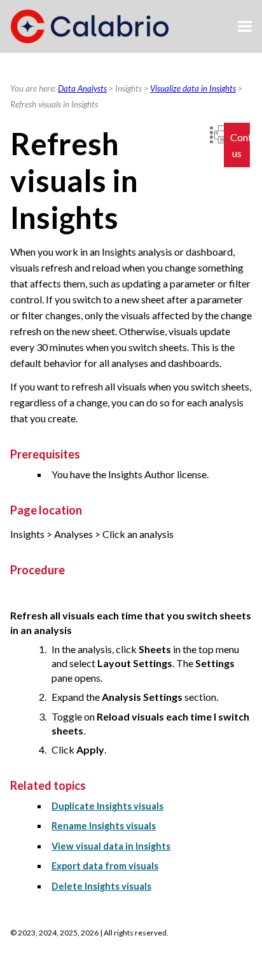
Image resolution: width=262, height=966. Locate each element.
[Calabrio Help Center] (89, 26)
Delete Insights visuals (101, 886)
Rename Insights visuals (104, 825)
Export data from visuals (105, 865)
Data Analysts (82, 88)
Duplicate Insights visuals (107, 806)
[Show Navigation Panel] (245, 26)
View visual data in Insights (111, 846)
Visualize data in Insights (193, 88)
